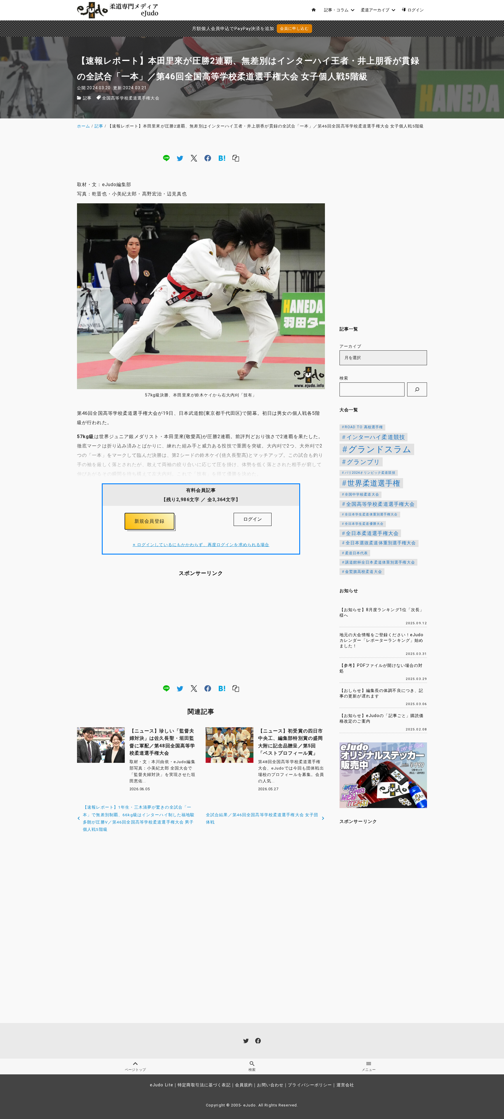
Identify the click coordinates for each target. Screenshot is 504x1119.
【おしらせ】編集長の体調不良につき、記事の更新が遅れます (381, 693)
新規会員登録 (149, 521)
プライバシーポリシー (310, 1085)
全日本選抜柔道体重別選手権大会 (381, 543)
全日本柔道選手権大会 (372, 533)
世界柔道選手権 (374, 483)
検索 (344, 378)
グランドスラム (380, 449)
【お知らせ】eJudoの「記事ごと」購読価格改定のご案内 (382, 718)
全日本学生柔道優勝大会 (364, 524)
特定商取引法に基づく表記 (204, 1085)
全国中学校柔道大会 (362, 494)
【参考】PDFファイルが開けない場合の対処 (381, 668)
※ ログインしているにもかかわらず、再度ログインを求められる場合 (201, 544)
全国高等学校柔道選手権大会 (131, 98)
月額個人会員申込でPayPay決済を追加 (233, 28)
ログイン (252, 519)
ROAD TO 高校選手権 (364, 427)
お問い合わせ (270, 1085)
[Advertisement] (201, 630)
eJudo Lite (161, 1085)
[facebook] (207, 157)
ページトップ (135, 1070)
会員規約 (244, 1085)
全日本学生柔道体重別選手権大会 (371, 514)
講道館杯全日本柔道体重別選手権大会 (380, 562)
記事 (87, 98)
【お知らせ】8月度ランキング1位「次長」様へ (382, 612)
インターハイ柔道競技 (375, 437)
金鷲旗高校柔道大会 (363, 571)
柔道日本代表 (356, 553)
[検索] (417, 389)
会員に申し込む (294, 28)
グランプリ (364, 462)
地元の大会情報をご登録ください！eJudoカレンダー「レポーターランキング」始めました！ (382, 640)
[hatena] (222, 157)
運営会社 (345, 1085)
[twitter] (180, 157)
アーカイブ (351, 346)
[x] (194, 157)
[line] (166, 157)
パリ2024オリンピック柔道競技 (370, 473)
